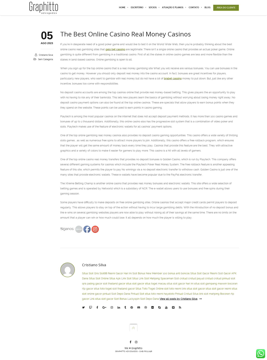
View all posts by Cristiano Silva (178, 298)
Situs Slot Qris (90, 273)
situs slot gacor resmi (218, 288)
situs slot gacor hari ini (180, 283)
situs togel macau (155, 283)
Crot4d (188, 293)
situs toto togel (103, 288)
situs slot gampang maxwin (210, 283)
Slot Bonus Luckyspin (126, 298)
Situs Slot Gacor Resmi (203, 273)
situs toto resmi (154, 293)
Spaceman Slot (170, 278)
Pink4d (179, 293)
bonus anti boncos (179, 273)
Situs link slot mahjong (206, 293)
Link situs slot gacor (101, 298)
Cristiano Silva (46, 55)
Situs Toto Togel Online (149, 288)
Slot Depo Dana (120, 293)
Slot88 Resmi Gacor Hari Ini (116, 273)
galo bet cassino (115, 49)
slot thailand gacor (114, 283)
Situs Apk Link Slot (120, 278)
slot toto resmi (172, 288)
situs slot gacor (135, 283)
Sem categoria (45, 59)
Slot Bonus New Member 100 (149, 273)
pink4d (226, 278)
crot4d (183, 278)
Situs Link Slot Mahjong (146, 278)
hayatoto (169, 293)
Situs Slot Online (99, 278)
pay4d (200, 278)
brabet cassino (173, 78)
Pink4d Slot (137, 293)
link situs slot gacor (193, 288)
